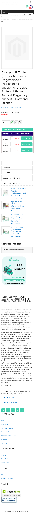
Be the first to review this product (12, 107)
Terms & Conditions (8, 428)
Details (7, 163)
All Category (11, 17)
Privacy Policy (5, 432)
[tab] (17, 129)
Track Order (5, 463)
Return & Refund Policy (8, 436)
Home (3, 17)
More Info (8, 172)
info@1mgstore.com (13, 398)
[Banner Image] (14, 271)
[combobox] (20, 15)
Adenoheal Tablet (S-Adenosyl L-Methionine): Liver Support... (18, 218)
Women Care (21, 17)
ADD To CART (26, 138)
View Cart (4, 459)
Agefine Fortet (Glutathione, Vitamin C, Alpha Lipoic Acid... (17, 205)
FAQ (2, 475)
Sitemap (4, 440)
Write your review (16, 198)
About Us (4, 443)
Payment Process (7, 478)
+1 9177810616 (10, 402)
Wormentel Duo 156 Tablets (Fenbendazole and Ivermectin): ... (18, 192)
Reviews (7, 168)
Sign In (3, 455)
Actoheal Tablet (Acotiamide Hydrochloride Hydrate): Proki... (17, 230)
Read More (4, 115)
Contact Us (5, 424)
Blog (2, 420)
